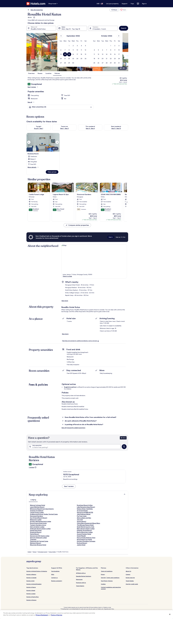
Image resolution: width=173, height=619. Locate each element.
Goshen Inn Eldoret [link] (36, 510)
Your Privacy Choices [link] (107, 581)
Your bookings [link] (55, 571)
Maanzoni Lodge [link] (35, 520)
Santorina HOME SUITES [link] (85, 512)
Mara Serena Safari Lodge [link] (86, 529)
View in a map (67, 276)
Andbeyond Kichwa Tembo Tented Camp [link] (44, 514)
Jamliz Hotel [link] (81, 545)
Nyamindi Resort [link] (35, 532)
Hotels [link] (29, 552)
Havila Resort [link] (34, 534)
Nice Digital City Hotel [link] (84, 539)
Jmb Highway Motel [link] (83, 514)
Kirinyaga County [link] (42, 552)
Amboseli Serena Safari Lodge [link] (40, 529)
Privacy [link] (103, 574)
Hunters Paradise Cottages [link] (86, 541)
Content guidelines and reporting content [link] (111, 588)
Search (123, 28)
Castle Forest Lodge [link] (37, 512)
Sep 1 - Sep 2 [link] (64, 128)
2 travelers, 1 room (99, 29)
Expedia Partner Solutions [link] (83, 576)
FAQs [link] (52, 574)
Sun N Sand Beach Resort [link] (38, 518)
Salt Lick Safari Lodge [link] (37, 527)
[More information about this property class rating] (34, 17)
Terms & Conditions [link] (106, 571)
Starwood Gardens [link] (36, 516)
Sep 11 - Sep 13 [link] (116, 128)
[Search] (124, 446)
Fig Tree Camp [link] (81, 516)
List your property (112, 4)
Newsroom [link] (79, 579)
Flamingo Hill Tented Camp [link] (39, 541)
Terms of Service (56, 615)
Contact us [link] (54, 577)
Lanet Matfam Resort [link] (37, 507)
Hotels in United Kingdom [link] (33, 584)
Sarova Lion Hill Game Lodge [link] (39, 536)
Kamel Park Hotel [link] (36, 530)
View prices (52, 172)
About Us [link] (128, 571)
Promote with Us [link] (81, 582)
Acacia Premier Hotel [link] (84, 534)
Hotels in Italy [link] (30, 581)
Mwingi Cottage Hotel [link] (37, 505)
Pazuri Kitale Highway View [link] (86, 538)
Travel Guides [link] (130, 581)
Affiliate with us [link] (81, 573)
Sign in (144, 4)
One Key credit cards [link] (132, 584)
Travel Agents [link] (80, 586)
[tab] (33, 499)
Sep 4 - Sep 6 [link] (90, 128)
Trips (132, 4)
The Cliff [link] (80, 520)
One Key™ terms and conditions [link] (110, 577)
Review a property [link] (56, 581)
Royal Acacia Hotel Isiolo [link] (38, 523)
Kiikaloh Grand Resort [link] (84, 530)
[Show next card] (127, 202)
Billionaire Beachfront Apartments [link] (42, 509)
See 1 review (32, 87)
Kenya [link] (34, 552)
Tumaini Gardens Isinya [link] (38, 525)
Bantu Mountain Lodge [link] (85, 532)
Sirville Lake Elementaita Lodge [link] (40, 521)
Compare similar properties (78, 225)
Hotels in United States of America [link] (36, 571)
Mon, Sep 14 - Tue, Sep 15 (71, 29)
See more (65, 301)
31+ (124, 68)
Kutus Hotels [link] (52, 552)
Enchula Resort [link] (82, 543)
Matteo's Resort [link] (35, 543)
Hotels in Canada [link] (31, 577)
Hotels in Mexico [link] (31, 574)
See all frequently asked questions (73, 428)
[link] (123, 10)
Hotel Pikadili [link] (81, 536)
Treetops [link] (33, 539)
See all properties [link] (37, 10)
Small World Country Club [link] (85, 527)
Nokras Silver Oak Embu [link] (85, 509)
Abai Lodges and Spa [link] (84, 518)
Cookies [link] (103, 584)
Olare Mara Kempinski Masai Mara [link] (88, 523)
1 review (31, 467)
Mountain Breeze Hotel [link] (38, 545)
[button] (69, 46)
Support (124, 4)
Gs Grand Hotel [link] (82, 510)
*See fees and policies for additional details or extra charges (79, 341)
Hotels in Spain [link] (30, 590)
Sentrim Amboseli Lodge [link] (38, 538)
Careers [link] (128, 574)
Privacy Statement (42, 615)
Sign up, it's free (120, 237)
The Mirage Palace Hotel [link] (85, 525)
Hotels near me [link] (130, 577)
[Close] (170, 614)
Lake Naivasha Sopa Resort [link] (86, 507)
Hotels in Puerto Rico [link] (32, 597)
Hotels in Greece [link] (31, 600)
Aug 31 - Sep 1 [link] (38, 128)
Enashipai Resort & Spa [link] (85, 505)
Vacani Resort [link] (81, 521)
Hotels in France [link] (31, 587)
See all (30, 102)
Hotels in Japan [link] (30, 593)
